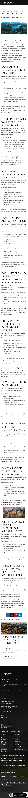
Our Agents (4, 727)
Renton (16, 739)
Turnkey (3, 719)
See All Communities (20, 749)
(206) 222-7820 (7, 703)
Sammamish (17, 741)
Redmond (17, 737)
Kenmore (3, 744)
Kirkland (3, 748)
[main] (14, 335)
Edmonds (3, 741)
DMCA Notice (14, 782)
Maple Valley (4, 751)
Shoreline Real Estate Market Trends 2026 (13, 640)
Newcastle (17, 736)
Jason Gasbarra (6, 17)
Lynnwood (4, 749)
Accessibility (22, 782)
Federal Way (4, 742)
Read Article (9, 656)
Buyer (13, 17)
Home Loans (4, 715)
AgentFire (12, 772)
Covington (4, 739)
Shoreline (17, 744)
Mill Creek (17, 734)
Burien (3, 737)
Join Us (3, 722)
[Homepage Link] (6, 2)
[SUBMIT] (20, 690)
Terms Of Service (6, 784)
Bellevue (3, 736)
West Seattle (18, 746)
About (3, 720)
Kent (2, 746)
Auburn (3, 734)
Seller (16, 17)
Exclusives (4, 724)
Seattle (16, 742)
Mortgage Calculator (6, 725)
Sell (2, 714)
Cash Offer (4, 717)
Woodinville (18, 748)
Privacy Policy (5, 782)
